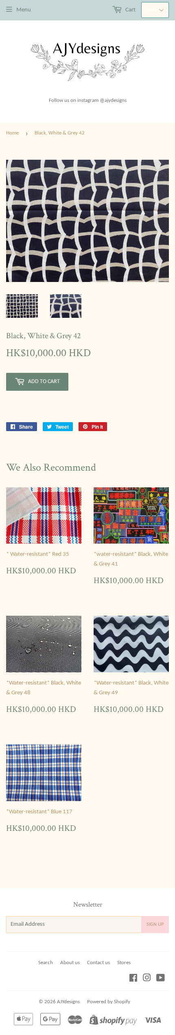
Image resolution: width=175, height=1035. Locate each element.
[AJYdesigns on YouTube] (160, 979)
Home (12, 133)
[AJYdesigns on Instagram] (147, 979)
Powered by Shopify (108, 1001)
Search (45, 962)
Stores (124, 962)
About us (70, 962)
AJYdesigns (68, 1001)
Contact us (98, 962)
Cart (130, 10)
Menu (23, 10)
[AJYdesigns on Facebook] (133, 979)
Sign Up (155, 924)
